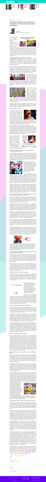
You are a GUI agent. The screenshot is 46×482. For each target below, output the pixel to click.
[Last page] (29, 12)
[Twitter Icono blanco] (22, 478)
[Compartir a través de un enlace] (15, 459)
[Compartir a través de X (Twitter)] (11, 459)
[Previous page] (18, 12)
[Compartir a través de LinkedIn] (13, 459)
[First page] (17, 12)
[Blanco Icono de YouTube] (28, 478)
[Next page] (27, 12)
